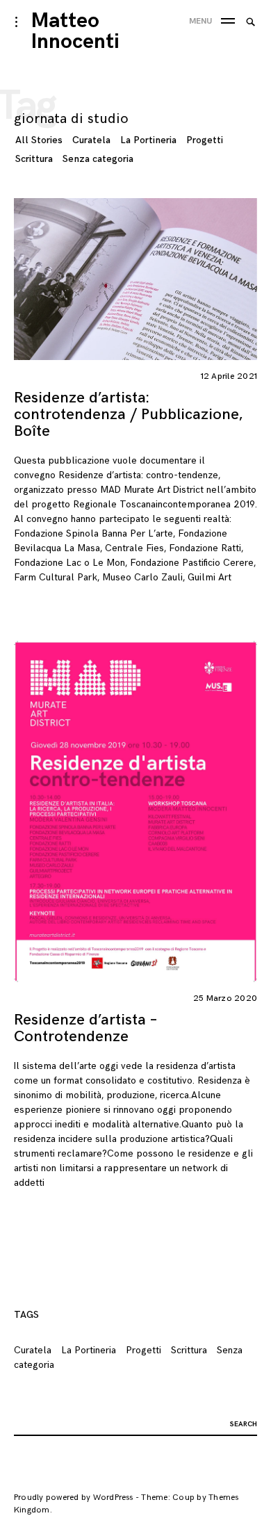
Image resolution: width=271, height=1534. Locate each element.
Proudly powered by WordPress (73, 1497)
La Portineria (148, 140)
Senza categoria (98, 159)
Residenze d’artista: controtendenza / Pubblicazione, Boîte (128, 415)
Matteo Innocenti (75, 31)
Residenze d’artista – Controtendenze (85, 1028)
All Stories (39, 140)
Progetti (204, 140)
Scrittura (34, 159)
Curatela (91, 140)
